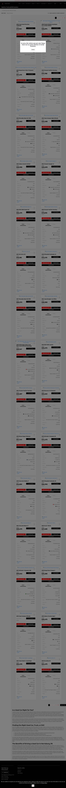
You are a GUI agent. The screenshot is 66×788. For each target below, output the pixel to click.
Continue (33, 49)
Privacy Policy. (44, 783)
